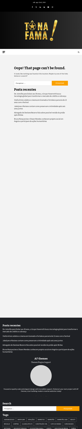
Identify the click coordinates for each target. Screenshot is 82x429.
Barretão (51, 420)
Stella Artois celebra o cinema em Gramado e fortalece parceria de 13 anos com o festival (40, 101)
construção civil (41, 424)
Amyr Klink (21, 420)
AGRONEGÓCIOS (9, 420)
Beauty (72, 420)
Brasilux (7, 424)
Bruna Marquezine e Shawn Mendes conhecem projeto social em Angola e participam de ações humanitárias (38, 120)
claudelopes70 (27, 424)
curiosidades (69, 424)
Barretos (41, 420)
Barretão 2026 (62, 420)
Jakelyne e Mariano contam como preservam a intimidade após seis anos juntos (39, 107)
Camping (16, 424)
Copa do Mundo (56, 424)
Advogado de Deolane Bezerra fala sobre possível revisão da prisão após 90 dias (39, 113)
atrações (31, 420)
